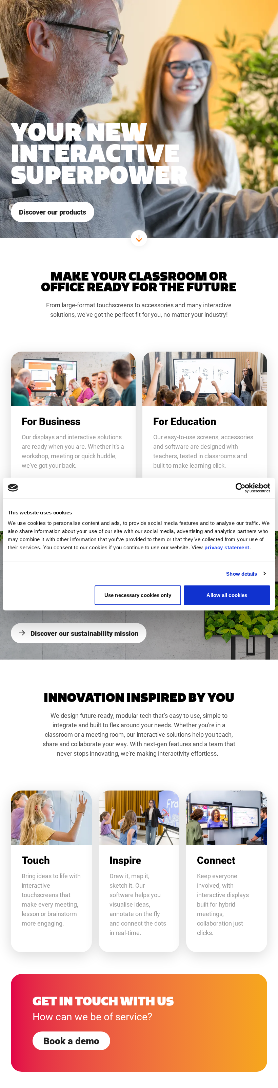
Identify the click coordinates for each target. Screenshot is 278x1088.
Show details (241, 573)
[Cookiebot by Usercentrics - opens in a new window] (240, 488)
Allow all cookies (226, 595)
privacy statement (227, 547)
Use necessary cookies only (137, 595)
